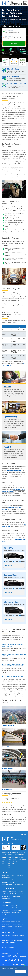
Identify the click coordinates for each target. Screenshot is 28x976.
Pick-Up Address (9, 30)
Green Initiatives (6, 877)
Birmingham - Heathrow (18, 935)
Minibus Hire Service (18, 924)
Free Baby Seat (19, 894)
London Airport (5, 905)
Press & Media (19, 875)
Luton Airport (14, 905)
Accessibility (22, 956)
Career (12, 875)
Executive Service (6, 896)
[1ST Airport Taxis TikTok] (22, 960)
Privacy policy (9, 956)
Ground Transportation (7, 926)
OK (21, 971)
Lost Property (5, 894)
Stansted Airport (7, 747)
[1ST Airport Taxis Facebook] (9, 960)
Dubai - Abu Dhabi (6, 935)
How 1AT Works (5, 875)
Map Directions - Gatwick (8, 945)
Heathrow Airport (7, 768)
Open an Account (12, 891)
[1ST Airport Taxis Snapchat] (19, 960)
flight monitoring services (14, 470)
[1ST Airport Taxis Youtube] (6, 960)
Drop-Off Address (9, 36)
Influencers (20, 880)
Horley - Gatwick (6, 940)
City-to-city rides (6, 921)
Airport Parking (18, 926)
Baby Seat (7, 386)
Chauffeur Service (15, 921)
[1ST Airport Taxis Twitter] (12, 960)
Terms (3, 956)
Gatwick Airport (7, 789)
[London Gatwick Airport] (14, 779)
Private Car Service (6, 924)
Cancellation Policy (18, 884)
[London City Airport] (14, 715)
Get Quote (14, 43)
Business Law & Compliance (8, 882)
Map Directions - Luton (16, 940)
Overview (4, 891)
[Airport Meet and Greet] (14, 437)
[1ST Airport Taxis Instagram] (16, 960)
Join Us (12, 894)
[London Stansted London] (14, 737)
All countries (5, 928)
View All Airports (6, 914)
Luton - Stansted (6, 938)
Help (24, 834)
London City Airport (8, 726)
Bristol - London (15, 938)
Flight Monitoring (10, 417)
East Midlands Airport (17, 912)
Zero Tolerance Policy (7, 884)
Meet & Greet (9, 447)
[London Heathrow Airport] (14, 758)
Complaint (20, 891)
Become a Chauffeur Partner (9, 880)
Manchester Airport (16, 910)
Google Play (5, 847)
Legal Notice (15, 956)
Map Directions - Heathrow (8, 942)
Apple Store (15, 847)
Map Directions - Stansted (8, 947)
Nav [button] (25, 3)
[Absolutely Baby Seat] (14, 377)
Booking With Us (6, 898)
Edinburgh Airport (6, 912)
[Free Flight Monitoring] (14, 407)
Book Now (8, 565)
